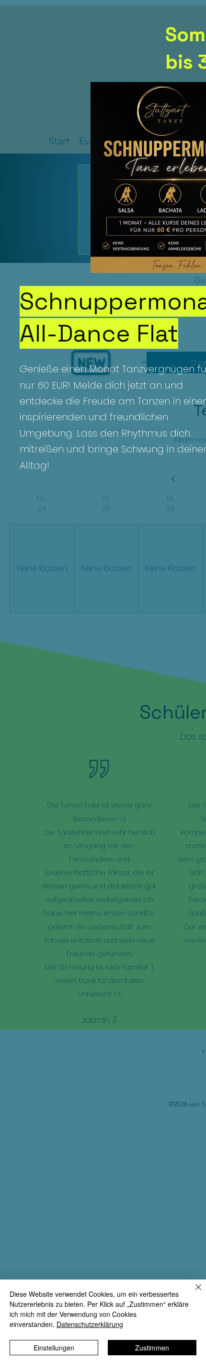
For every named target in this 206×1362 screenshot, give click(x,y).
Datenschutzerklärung (90, 1324)
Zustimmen (152, 1347)
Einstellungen (54, 1347)
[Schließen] (192, 1292)
